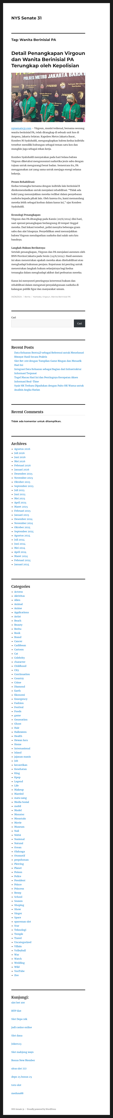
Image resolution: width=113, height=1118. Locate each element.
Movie (17, 822)
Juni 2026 (20, 457)
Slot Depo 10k (19, 1019)
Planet (18, 868)
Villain (18, 946)
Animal (18, 604)
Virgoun (46, 297)
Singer (18, 913)
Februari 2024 (22, 560)
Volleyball (20, 950)
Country (19, 678)
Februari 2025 (22, 510)
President (19, 880)
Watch (18, 958)
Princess (19, 888)
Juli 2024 (19, 539)
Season (18, 900)
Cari (13, 317)
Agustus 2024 (22, 535)
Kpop (17, 777)
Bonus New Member (23, 1060)
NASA (17, 835)
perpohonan (21, 859)
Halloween (20, 731)
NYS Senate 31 (26, 17)
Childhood (20, 665)
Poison (18, 872)
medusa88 (17, 1093)
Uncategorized (22, 942)
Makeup (19, 789)
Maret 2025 (21, 506)
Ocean (17, 847)
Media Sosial (21, 802)
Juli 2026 (19, 453)
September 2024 (24, 531)
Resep (17, 892)
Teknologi (20, 929)
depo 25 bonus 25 (21, 1076)
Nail (16, 830)
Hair (16, 727)
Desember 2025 (23, 473)
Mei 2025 (19, 498)
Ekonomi (19, 694)
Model (18, 810)
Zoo (16, 975)
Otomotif (19, 855)
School (18, 896)
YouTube (19, 971)
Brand (17, 637)
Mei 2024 (19, 547)
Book (17, 633)
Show (17, 909)
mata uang (20, 797)
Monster (19, 814)
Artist (17, 616)
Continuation (22, 674)
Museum (19, 826)
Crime (17, 682)
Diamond (19, 686)
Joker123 (16, 1043)
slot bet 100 (18, 1002)
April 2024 (20, 552)
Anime (18, 608)
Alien (17, 600)
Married (19, 793)
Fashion (19, 703)
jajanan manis (22, 756)
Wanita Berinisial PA (60, 297)
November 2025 (23, 477)
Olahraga (19, 851)
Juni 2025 (19, 494)
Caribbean (20, 645)
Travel (18, 938)
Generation (21, 719)
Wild (17, 966)
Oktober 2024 (22, 527)
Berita (27, 297)
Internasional (22, 748)
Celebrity (19, 657)
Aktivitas (19, 595)
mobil (17, 806)
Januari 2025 (21, 514)
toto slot (16, 1085)
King (17, 773)
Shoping (19, 905)
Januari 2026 (21, 469)
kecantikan (20, 764)
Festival (18, 707)
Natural (18, 843)
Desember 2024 (23, 519)
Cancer (18, 641)
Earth (17, 690)
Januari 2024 (21, 564)
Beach (17, 620)
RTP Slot (16, 1010)
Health (18, 736)
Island (17, 752)
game (17, 715)
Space (17, 917)
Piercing (19, 863)
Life (16, 785)
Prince (18, 884)
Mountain (20, 818)
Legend (18, 781)
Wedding (19, 962)
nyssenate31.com (21, 128)
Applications (21, 612)
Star (16, 925)
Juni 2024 (19, 543)
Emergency (20, 698)
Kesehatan (20, 769)
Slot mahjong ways (22, 1052)
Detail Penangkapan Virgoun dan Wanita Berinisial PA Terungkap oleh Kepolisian (48, 59)
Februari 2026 (22, 465)
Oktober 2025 (22, 481)
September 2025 (24, 486)
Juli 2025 (19, 490)
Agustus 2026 (22, 448)
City (16, 670)
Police (17, 876)
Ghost (17, 723)
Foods (17, 711)
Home (17, 744)
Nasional (19, 839)
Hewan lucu (21, 740)
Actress (18, 591)
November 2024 (23, 523)
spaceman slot (22, 921)
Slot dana (16, 1035)
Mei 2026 (19, 461)
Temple (18, 933)
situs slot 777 (18, 1068)
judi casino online (21, 1027)
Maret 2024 (21, 556)
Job (16, 760)
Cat (16, 653)
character (19, 661)
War (16, 954)
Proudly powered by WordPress (41, 1109)
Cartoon (19, 649)
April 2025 (20, 502)
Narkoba (37, 297)
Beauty (18, 624)
